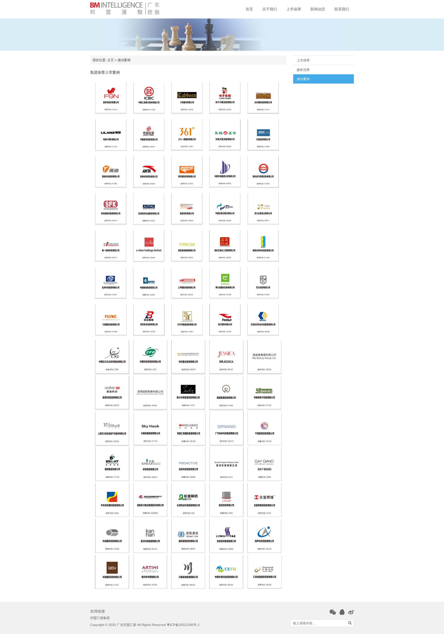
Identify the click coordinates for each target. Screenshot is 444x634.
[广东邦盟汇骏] (125, 8)
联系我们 (341, 9)
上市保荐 (293, 9)
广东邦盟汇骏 (126, 625)
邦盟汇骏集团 (100, 618)
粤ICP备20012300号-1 (183, 625)
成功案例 (303, 79)
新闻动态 (317, 9)
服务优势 (303, 70)
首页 (249, 9)
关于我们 (269, 9)
